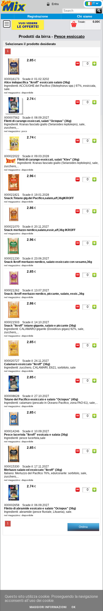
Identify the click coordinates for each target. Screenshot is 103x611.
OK (73, 607)
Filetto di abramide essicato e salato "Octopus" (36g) (40, 508)
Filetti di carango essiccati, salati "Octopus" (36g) (37, 121)
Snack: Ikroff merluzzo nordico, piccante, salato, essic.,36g (44, 293)
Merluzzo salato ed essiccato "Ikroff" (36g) (33, 470)
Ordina (83, 527)
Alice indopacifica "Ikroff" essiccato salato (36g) (37, 82)
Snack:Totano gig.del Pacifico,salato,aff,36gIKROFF (39, 198)
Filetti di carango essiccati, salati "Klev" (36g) (48, 159)
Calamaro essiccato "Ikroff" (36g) (27, 364)
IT (94, 3)
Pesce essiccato (69, 36)
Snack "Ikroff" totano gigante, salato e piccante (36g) (40, 325)
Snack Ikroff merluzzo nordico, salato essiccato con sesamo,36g (48, 262)
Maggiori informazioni (48, 607)
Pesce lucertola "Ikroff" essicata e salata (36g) (36, 434)
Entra (55, 4)
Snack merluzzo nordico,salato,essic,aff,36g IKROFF (39, 230)
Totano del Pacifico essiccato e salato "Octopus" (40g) (41, 399)
